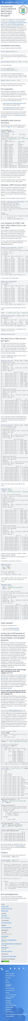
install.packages (5, 51)
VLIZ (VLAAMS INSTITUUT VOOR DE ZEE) (11, 943)
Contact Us (9, 984)
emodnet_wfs (11, 131)
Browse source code (6, 908)
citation (3, 860)
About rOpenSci (10, 973)
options (3, 80)
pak (4, 70)
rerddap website (19, 846)
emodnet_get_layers (6, 360)
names (2, 135)
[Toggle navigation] (25, 2)
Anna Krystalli (4, 936)
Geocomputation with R (9, 107)
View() (24, 179)
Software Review (10, 975)
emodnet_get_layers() (12, 355)
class (2, 133)
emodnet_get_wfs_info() (7, 244)
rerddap (7, 732)
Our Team (8, 978)
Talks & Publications (11, 1005)
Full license (4, 915)
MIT (2, 917)
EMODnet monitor (14, 628)
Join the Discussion (11, 995)
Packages (8, 1001)
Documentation (10, 1007)
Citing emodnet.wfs (6, 927)
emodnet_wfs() (20, 126)
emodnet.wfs (11, 2)
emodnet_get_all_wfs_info (7, 334)
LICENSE (8, 917)
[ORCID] (11, 934)
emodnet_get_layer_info (7, 315)
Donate (7, 982)
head (2, 830)
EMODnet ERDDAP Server (15, 710)
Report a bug (4, 911)
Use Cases (8, 1003)
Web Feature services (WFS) (13, 26)
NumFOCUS (10, 1016)
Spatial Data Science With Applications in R (14, 103)
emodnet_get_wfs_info (6, 247)
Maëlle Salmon (5, 947)
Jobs (7, 980)
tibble (9, 126)
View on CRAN (5, 906)
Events (7, 992)
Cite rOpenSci (9, 1011)
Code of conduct (10, 997)
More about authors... (7, 951)
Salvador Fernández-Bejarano (9, 940)
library (3, 130)
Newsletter (8, 1009)
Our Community (10, 988)
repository (16, 630)
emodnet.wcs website (6, 688)
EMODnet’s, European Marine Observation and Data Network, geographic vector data (14, 22)
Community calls (10, 990)
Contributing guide (6, 922)
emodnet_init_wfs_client (13, 201)
